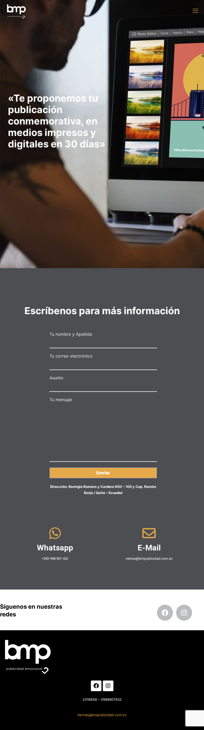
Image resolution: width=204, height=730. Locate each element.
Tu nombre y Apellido (70, 334)
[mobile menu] (195, 10)
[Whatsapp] (55, 533)
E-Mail (149, 547)
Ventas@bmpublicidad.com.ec (102, 715)
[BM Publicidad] (15, 10)
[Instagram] (184, 613)
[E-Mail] (149, 533)
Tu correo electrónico (71, 356)
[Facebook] (165, 613)
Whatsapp (55, 547)
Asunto (56, 377)
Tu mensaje (60, 399)
